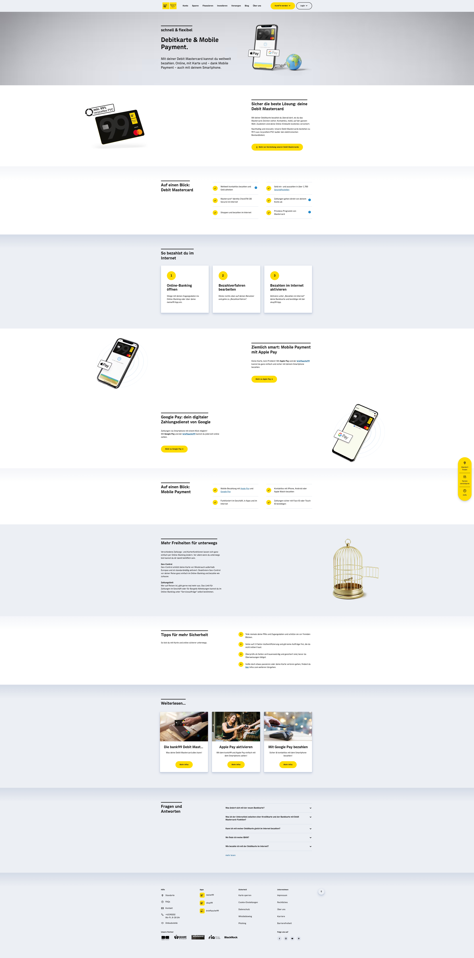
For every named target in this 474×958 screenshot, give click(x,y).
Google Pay (226, 492)
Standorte (170, 895)
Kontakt (169, 908)
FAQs (167, 902)
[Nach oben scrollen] (321, 891)
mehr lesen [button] (231, 855)
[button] (256, 187)
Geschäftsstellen (281, 190)
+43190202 (170, 915)
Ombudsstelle (171, 923)
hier (247, 667)
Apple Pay (244, 489)
